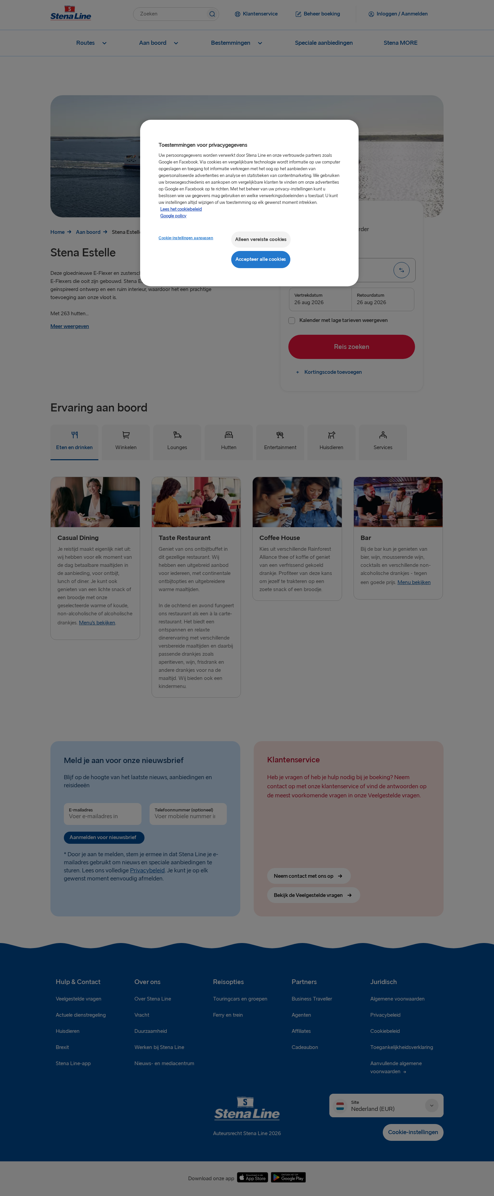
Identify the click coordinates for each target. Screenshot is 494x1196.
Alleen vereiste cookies (261, 239)
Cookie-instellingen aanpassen (186, 238)
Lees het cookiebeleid (181, 209)
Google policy (173, 216)
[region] (249, 203)
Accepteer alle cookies (261, 259)
